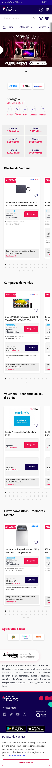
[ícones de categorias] (9, 109)
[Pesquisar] (34, 18)
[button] (26, 71)
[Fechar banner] (48, 737)
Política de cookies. (17, 756)
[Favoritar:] (36, 196)
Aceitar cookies (26, 763)
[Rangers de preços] (13, 130)
